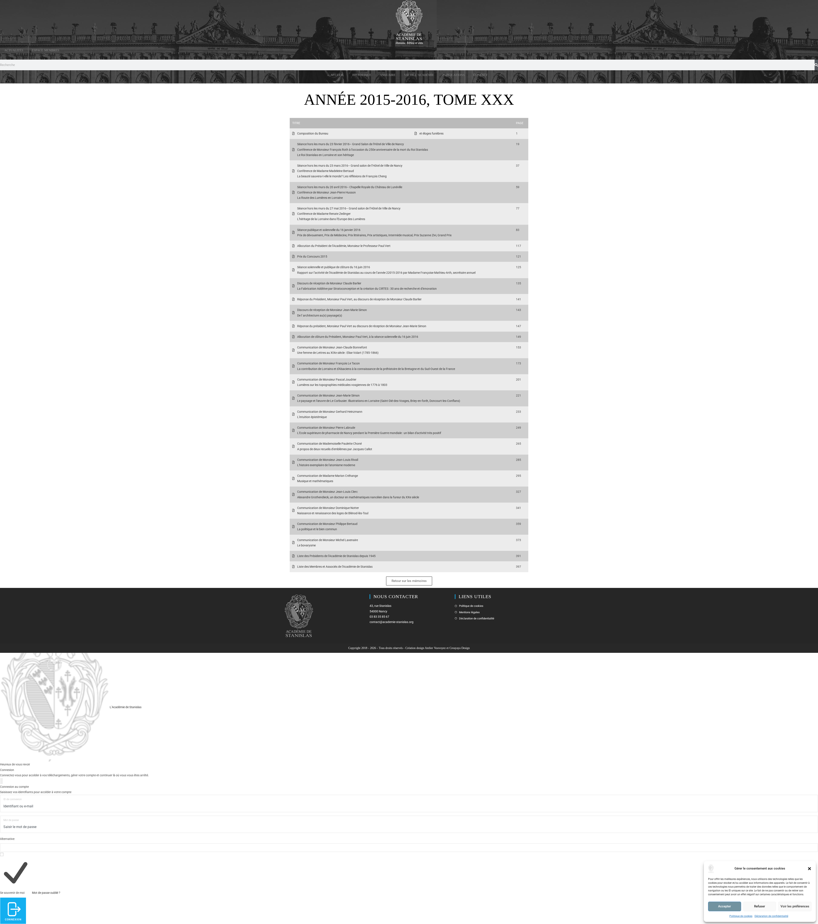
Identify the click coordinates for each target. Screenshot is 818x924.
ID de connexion (12, 799)
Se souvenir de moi (12, 892)
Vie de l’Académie (419, 75)
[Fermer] (1, 781)
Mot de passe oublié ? (46, 892)
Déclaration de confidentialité (771, 916)
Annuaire (388, 75)
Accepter (724, 906)
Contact (480, 75)
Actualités (13, 50)
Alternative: (7, 839)
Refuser (759, 906)
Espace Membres (45, 50)
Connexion (13, 919)
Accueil (337, 75)
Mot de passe (11, 820)
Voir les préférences (795, 906)
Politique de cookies (740, 916)
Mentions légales (469, 612)
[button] (809, 869)
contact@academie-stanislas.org (391, 622)
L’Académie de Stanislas (125, 707)
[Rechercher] (816, 65)
